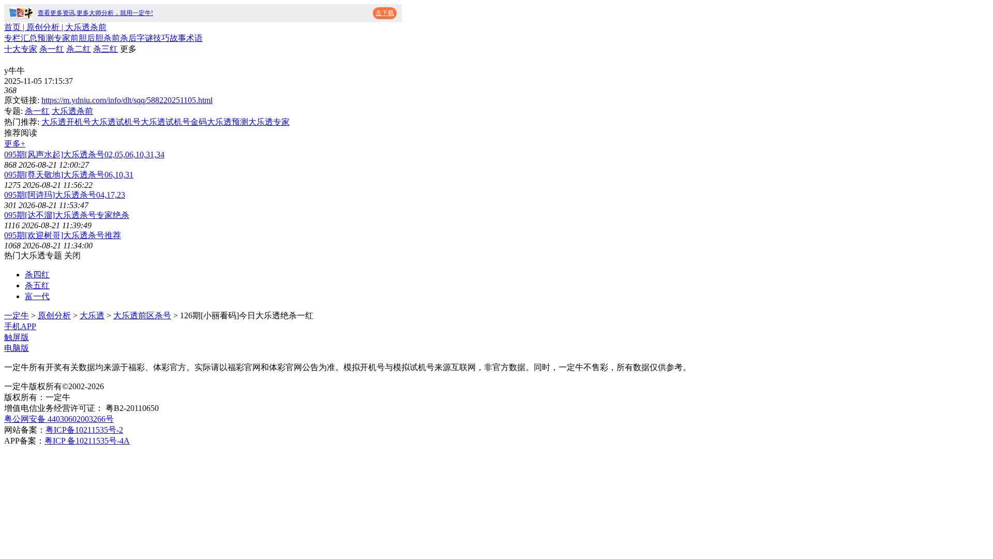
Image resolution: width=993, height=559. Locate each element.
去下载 (384, 13)
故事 (178, 38)
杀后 (128, 38)
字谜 (145, 38)
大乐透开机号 (66, 121)
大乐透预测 (227, 121)
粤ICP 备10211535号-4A (87, 440)
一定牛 (16, 315)
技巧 (161, 38)
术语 (194, 38)
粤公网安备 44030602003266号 (59, 419)
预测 (45, 38)
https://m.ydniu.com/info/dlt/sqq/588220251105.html (127, 100)
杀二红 (78, 49)
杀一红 (51, 49)
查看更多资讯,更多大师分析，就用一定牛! (95, 13)
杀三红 (105, 49)
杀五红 (37, 285)
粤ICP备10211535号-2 (84, 429)
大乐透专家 (269, 121)
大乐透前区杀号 (142, 315)
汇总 (29, 38)
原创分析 (54, 315)
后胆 (95, 38)
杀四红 (37, 274)
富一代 (37, 296)
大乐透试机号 (116, 121)
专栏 (12, 38)
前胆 (78, 38)
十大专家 (20, 49)
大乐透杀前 (72, 111)
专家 (62, 38)
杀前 (111, 38)
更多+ (14, 143)
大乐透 (92, 315)
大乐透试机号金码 (174, 121)
